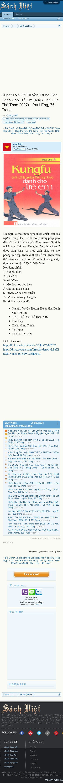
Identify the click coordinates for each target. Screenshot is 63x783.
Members (19, 14)
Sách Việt (38, 604)
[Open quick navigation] (59, 26)
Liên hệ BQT (35, 768)
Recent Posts (23, 19)
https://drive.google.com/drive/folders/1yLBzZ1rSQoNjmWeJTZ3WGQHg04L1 (31, 351)
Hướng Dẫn (9, 767)
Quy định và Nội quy (54, 780)
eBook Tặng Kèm (11, 763)
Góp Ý (32, 751)
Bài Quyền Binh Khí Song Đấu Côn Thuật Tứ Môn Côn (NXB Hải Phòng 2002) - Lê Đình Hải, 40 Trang (33, 468)
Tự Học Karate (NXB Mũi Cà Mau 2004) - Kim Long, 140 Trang (35, 132)
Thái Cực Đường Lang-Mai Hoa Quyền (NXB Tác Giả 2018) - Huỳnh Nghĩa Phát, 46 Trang (33, 497)
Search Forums (9, 19)
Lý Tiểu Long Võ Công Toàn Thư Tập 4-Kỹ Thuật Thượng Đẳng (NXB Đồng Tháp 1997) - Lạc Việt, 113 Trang (33, 477)
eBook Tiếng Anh (11, 751)
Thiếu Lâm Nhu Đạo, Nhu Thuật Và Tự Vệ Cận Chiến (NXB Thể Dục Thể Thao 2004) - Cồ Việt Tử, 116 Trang (33, 505)
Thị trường (34, 759)
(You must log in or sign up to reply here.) (45, 552)
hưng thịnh (13, 116)
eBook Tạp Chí (10, 755)
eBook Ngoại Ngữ (11, 759)
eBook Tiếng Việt (11, 747)
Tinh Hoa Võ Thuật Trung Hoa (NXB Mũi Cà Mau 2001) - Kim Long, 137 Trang (33, 525)
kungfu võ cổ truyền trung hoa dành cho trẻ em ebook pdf (26, 119)
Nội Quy (33, 755)
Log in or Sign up (51, 2)
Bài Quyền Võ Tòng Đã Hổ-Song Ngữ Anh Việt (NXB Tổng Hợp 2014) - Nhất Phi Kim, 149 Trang (31, 129)
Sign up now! (31, 574)
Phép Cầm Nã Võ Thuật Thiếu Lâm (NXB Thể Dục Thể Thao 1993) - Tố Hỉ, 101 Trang (33, 518)
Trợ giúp (33, 764)
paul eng (31, 122)
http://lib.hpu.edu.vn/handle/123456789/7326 (29, 345)
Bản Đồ (33, 747)
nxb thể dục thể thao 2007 (14, 122)
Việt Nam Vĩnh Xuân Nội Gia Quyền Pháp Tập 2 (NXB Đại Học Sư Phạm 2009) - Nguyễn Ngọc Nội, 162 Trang (33, 433)
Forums (7, 14)
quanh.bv (17, 144)
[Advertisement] (31, 61)
